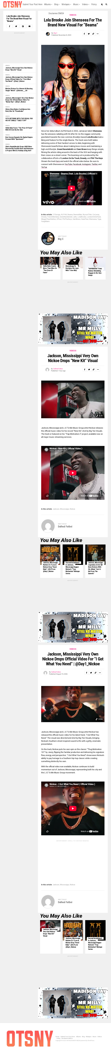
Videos (85, 4)
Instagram (86, 164)
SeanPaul (84, 219)
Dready (44, 217)
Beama (70, 214)
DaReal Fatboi (58, 369)
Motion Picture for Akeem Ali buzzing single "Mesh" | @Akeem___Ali (18, 90)
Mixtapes (66, 4)
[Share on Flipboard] (23, 26)
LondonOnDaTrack (94, 217)
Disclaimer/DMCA (56, 13)
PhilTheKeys (67, 219)
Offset (59, 219)
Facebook (77, 164)
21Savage (56, 214)
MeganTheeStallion (48, 219)
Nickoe (72, 509)
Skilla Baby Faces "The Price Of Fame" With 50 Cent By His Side (19, 129)
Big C (55, 33)
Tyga (99, 219)
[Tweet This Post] (16, 26)
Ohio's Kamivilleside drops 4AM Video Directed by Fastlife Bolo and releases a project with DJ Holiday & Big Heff (19, 149)
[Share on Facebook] (10, 26)
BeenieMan (77, 214)
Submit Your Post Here (32, 4)
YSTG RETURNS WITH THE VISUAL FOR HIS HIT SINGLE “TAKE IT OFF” (19, 120)
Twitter (95, 164)
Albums (47, 4)
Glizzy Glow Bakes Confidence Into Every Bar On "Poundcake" (17, 110)
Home (57, 1036)
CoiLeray (96, 214)
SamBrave (76, 219)
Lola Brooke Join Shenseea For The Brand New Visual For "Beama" (19, 18)
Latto (75, 217)
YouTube (68, 164)
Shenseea (93, 219)
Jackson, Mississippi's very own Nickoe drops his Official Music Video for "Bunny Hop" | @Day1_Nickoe (19, 100)
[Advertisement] (19, 47)
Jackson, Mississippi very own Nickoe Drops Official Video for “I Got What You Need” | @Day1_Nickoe (18, 79)
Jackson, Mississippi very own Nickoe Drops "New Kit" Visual (18, 69)
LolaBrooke (82, 217)
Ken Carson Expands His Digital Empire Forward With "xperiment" (19, 138)
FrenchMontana (53, 217)
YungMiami (45, 221)
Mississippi (64, 509)
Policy (94, 4)
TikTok (44, 167)
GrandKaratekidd (66, 217)
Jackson (56, 509)
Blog (56, 4)
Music (75, 4)
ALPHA (64, 214)
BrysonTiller (87, 214)
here (58, 161)
